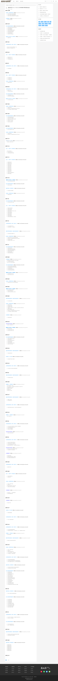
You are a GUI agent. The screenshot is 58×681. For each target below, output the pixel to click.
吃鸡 (39, 21)
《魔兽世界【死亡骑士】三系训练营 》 (11, 36)
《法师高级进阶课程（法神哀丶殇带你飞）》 (11, 44)
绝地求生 (42, 21)
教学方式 (13, 672)
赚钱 (50, 21)
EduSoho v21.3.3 (27, 676)
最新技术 (40, 23)
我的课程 (19, 668)
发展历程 (32, 668)
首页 (13, 1)
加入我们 (32, 670)
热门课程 (6, 670)
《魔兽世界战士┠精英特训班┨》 (10, 188)
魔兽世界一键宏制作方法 (43, 6)
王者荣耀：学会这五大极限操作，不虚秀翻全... (46, 34)
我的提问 (19, 672)
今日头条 (7, 5)
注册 (56, 1)
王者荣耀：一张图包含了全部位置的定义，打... (46, 36)
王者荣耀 (45, 21)
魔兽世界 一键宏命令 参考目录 (44, 10)
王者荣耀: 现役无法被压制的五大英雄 (45, 38)
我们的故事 (21, 1)
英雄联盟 (43, 25)
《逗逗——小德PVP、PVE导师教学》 (11, 54)
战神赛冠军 (46, 23)
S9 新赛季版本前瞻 (42, 31)
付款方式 (13, 670)
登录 (53, 1)
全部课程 (6, 668)
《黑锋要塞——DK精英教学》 (10, 384)
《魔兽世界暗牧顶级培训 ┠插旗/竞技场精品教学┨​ (12, 231)
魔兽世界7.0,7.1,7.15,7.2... (43, 8)
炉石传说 (40, 25)
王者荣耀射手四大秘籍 (43, 40)
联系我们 (32, 672)
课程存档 (35, 676)
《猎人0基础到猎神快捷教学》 (10, 93)
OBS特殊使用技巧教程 (43, 12)
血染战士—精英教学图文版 (9, 12)
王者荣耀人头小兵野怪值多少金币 (44, 15)
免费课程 (6, 672)
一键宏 (43, 23)
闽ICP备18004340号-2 (29, 679)
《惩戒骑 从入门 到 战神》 (9, 356)
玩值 (31, 678)
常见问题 (13, 668)
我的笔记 (19, 670)
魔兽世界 (17, 1)
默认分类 (11, 5)
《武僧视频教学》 (8, 18)
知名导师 (50, 23)
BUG (48, 21)
